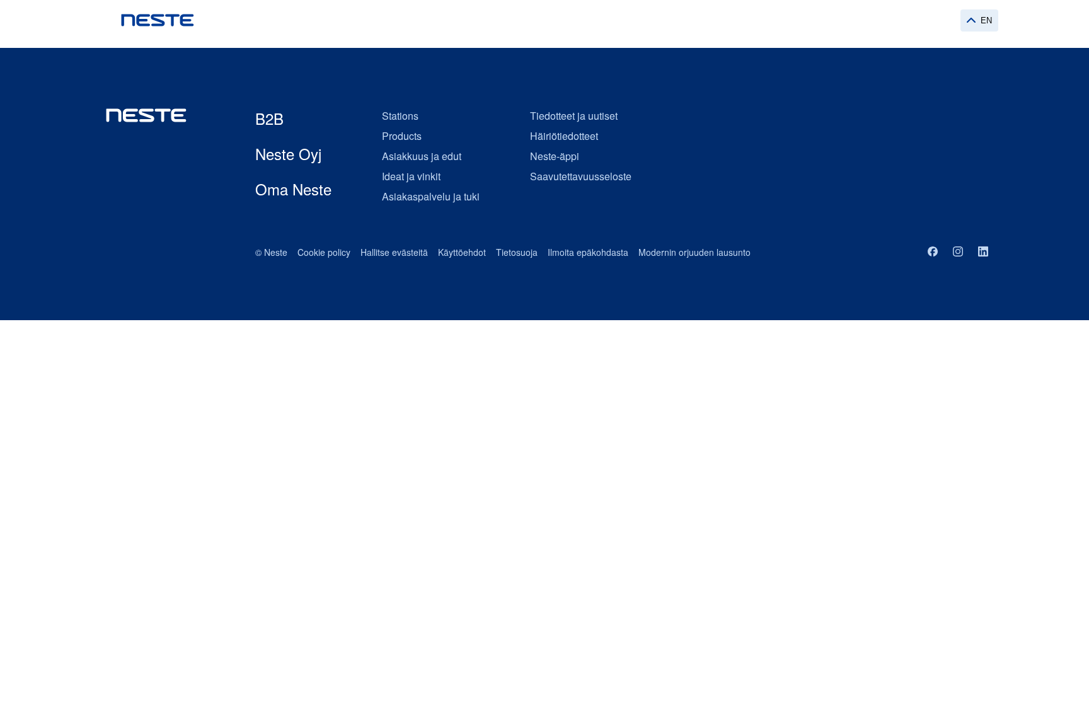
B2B (269, 118)
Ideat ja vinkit (411, 176)
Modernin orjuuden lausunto (694, 252)
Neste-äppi (554, 156)
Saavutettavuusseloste (580, 176)
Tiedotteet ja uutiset (574, 115)
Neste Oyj (288, 153)
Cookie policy (323, 252)
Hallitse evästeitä (394, 252)
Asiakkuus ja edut (421, 156)
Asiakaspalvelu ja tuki (431, 196)
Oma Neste (293, 189)
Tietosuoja (517, 252)
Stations (400, 115)
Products (402, 136)
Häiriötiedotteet (564, 136)
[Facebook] (933, 252)
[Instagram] (958, 252)
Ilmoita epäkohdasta (588, 252)
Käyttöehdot (462, 252)
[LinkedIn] (983, 252)
